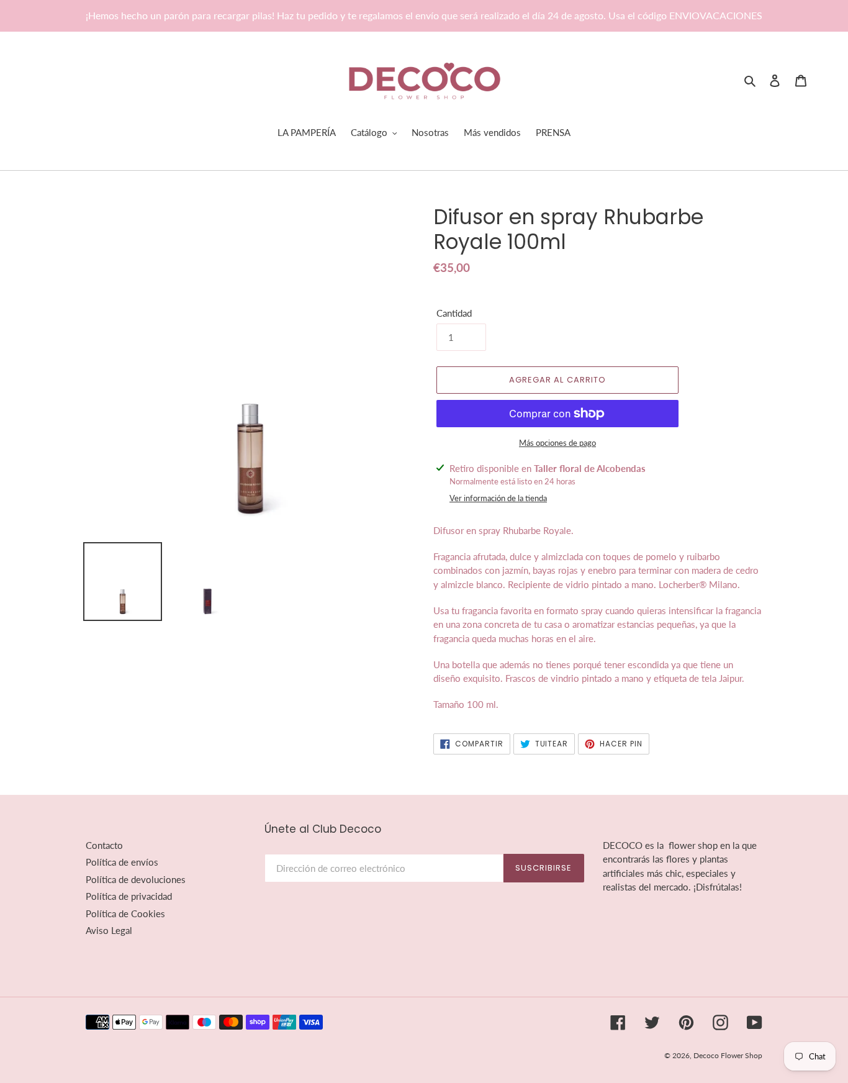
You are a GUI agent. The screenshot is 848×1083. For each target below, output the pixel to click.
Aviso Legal (109, 930)
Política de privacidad (129, 896)
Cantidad (454, 313)
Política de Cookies (125, 913)
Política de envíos (122, 862)
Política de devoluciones (136, 879)
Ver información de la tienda (498, 498)
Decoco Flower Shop (727, 1055)
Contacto (104, 845)
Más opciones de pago (557, 443)
